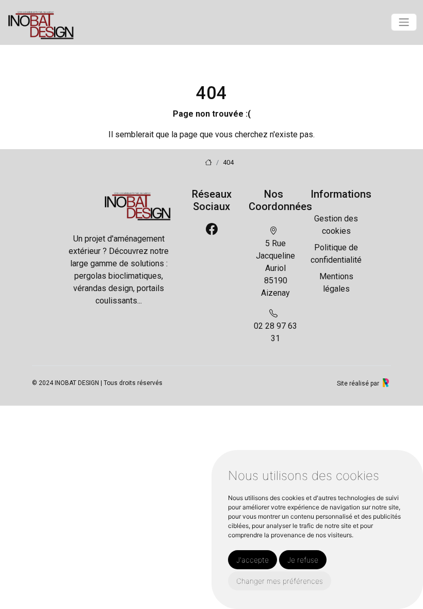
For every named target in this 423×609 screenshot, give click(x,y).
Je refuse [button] (302, 559)
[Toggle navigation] (404, 22)
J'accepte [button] (252, 559)
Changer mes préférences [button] (279, 580)
